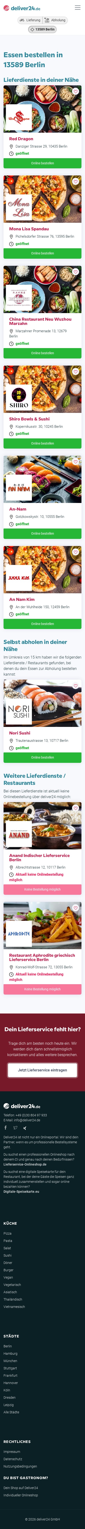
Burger (8, 1270)
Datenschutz (13, 1459)
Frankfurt (10, 1375)
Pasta (8, 1241)
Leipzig (9, 1405)
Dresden (10, 1397)
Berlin (8, 1346)
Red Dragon (21, 138)
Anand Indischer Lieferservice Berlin (39, 857)
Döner (8, 1263)
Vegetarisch (12, 1285)
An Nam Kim (21, 599)
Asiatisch (10, 1292)
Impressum (12, 1452)
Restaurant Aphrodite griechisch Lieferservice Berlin (42, 957)
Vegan (8, 1277)
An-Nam (17, 509)
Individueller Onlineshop (21, 1495)
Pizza (8, 1233)
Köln (7, 1390)
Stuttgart (10, 1368)
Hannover (11, 1383)
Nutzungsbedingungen (20, 1466)
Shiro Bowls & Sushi (29, 419)
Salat (7, 1248)
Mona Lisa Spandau (29, 229)
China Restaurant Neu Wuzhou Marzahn (40, 321)
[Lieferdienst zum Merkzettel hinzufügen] (75, 91)
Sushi (8, 1255)
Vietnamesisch (14, 1307)
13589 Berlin (45, 29)
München (10, 1361)
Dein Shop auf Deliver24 (21, 1488)
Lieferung (32, 20)
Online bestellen (42, 163)
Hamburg (10, 1353)
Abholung (57, 20)
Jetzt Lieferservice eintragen (42, 1070)
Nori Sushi (19, 733)
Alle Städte (11, 1412)
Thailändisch (13, 1299)
